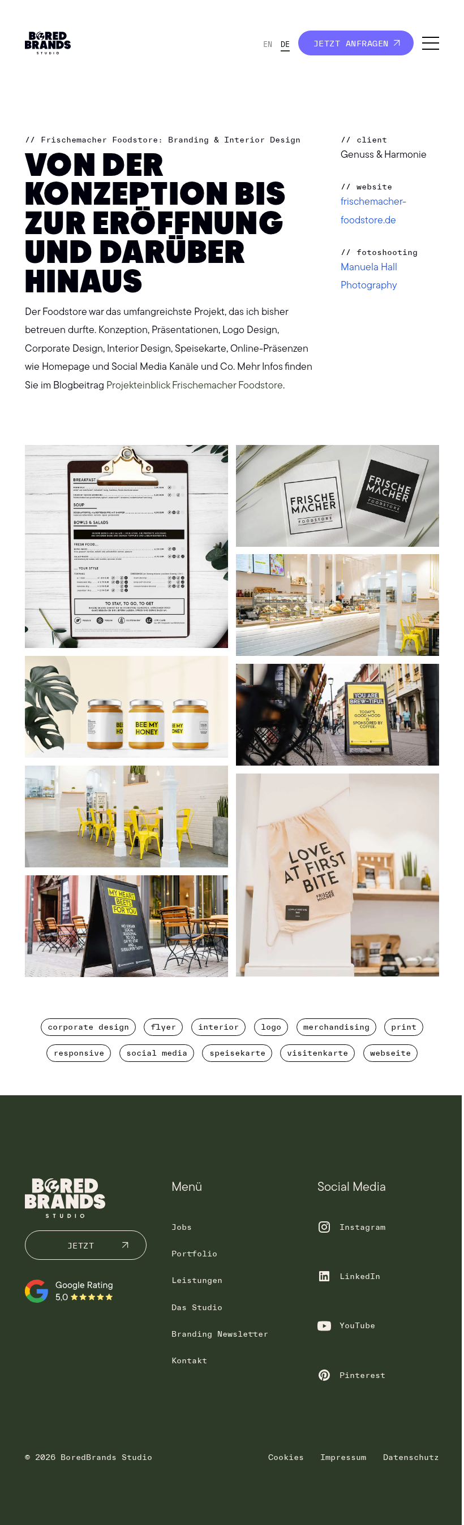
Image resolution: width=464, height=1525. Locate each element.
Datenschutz (411, 1457)
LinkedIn (360, 1276)
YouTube (357, 1325)
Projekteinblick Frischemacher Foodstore (194, 386)
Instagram (362, 1227)
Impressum (343, 1457)
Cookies (286, 1457)
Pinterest (362, 1375)
